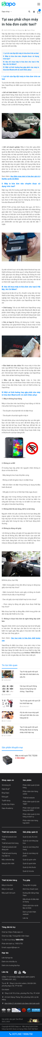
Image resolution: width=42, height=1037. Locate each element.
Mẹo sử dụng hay (18, 30)
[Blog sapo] (24, 972)
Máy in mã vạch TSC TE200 (26, 756)
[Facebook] (15, 972)
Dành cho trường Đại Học (11, 965)
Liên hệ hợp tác (7, 958)
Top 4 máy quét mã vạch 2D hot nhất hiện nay (30, 702)
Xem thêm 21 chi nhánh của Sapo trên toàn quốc (22, 1003)
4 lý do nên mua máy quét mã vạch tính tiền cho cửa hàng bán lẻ (29, 715)
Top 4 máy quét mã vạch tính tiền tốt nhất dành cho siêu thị (29, 674)
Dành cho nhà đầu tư (9, 961)
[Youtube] (19, 972)
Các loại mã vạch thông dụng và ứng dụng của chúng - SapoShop (28, 688)
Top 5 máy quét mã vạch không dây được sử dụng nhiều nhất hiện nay (29, 729)
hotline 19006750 (22, 1034)
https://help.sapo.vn (15, 932)
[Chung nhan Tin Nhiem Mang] (16, 1010)
